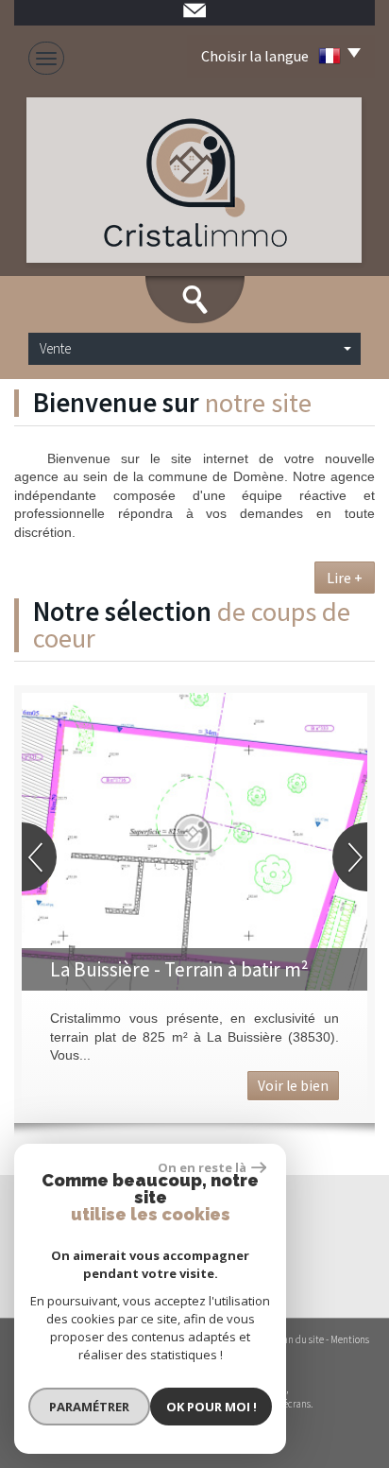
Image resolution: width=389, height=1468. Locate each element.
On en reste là (202, 1167)
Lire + (345, 577)
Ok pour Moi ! (211, 1406)
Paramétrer (89, 1406)
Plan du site (299, 1339)
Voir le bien (293, 1086)
